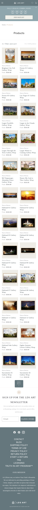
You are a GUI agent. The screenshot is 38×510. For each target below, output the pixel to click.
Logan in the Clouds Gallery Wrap (27, 124)
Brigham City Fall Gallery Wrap (8, 69)
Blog (19, 442)
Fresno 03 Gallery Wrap (8, 96)
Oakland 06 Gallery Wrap (27, 264)
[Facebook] (14, 433)
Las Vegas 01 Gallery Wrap (27, 96)
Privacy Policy (19, 451)
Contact (19, 439)
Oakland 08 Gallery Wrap (27, 291)
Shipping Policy (19, 445)
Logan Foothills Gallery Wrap (7, 124)
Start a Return (19, 457)
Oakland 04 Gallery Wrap (27, 236)
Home (4, 25)
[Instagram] (23, 433)
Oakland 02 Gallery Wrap (27, 209)
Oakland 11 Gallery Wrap (9, 319)
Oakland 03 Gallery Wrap (9, 236)
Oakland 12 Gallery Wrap (27, 319)
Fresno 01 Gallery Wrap (26, 69)
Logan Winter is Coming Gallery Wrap (28, 152)
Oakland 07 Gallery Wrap (9, 291)
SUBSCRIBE (28, 419)
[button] (2, 2)
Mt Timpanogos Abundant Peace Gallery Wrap (8, 180)
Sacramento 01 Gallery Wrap (7, 374)
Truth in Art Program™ (19, 466)
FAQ (19, 460)
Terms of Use (19, 448)
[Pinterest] (19, 433)
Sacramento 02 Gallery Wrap (25, 374)
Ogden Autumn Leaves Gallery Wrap (27, 346)
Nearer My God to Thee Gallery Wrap (27, 179)
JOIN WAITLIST (19, 17)
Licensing (19, 463)
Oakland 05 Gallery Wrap (9, 264)
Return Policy (19, 454)
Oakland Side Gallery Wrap (10, 346)
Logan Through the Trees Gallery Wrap (9, 152)
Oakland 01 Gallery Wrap (9, 209)
